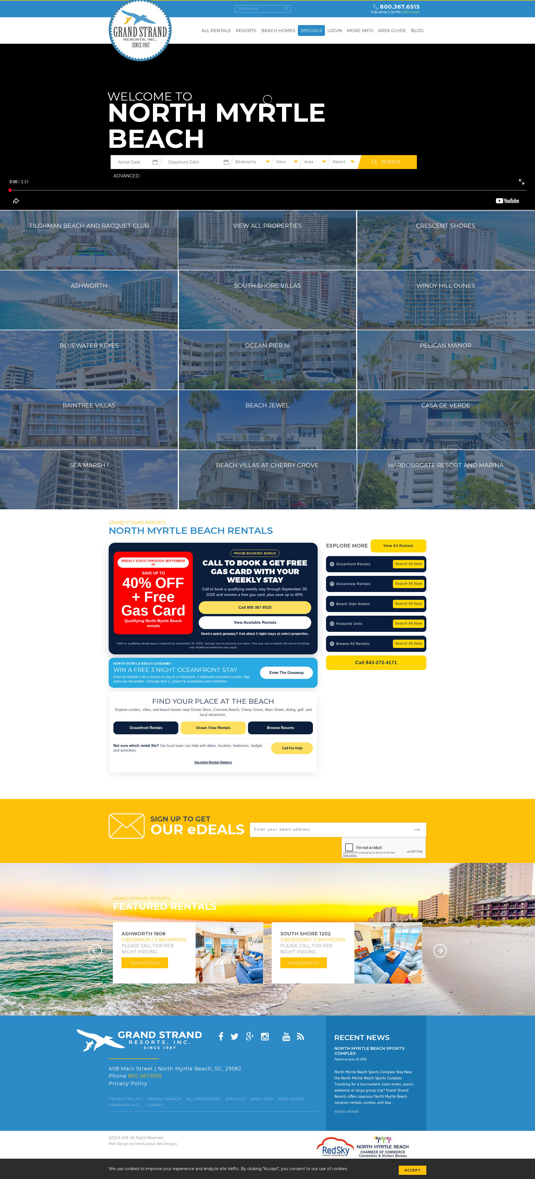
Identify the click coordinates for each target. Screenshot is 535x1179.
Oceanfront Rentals (146, 728)
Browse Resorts (280, 728)
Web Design (119, 1144)
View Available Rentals (255, 622)
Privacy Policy (128, 1083)
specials (235, 1099)
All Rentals (216, 30)
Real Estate (291, 1099)
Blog (417, 30)
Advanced (126, 175)
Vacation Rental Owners (213, 762)
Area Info (261, 1099)
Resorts (246, 30)
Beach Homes (278, 30)
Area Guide (392, 30)
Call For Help (292, 748)
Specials (311, 30)
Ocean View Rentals (213, 728)
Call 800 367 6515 (255, 607)
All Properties (203, 1099)
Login (334, 30)
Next (440, 951)
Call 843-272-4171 (376, 662)
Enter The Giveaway (286, 673)
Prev (95, 951)
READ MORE (347, 1111)
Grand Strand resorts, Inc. (139, 1040)
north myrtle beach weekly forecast (361, 9)
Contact (154, 1105)
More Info (360, 30)
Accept (412, 1170)
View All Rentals (398, 546)
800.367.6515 (400, 6)
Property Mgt (124, 1105)
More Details (144, 963)
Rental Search (164, 1099)
